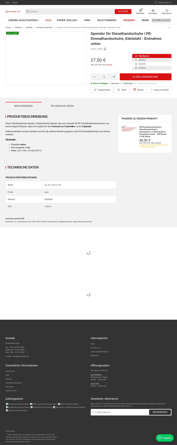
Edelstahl (49, 199)
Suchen (123, 11)
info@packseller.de (20, 356)
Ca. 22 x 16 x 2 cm (53, 185)
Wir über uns (95, 348)
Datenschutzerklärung (129, 404)
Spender (29, 27)
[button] (169, 325)
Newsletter (95, 356)
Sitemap (9, 379)
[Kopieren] (105, 49)
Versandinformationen (14, 383)
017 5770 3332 (18, 350)
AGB (7, 375)
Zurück (8, 27)
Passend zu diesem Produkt (139, 118)
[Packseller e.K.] (13, 11)
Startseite (18, 27)
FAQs (93, 344)
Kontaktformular (12, 343)
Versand (109, 65)
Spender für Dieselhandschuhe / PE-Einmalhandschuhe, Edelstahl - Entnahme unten (88, 27)
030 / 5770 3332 (17, 347)
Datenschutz (10, 371)
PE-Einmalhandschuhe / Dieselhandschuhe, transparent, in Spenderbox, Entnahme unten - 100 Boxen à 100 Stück (153, 131)
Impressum (10, 387)
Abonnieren (160, 412)
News (8, 3)
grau (47, 192)
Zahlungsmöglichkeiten (99, 352)
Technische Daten (62, 106)
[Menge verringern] (94, 76)
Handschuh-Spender (44, 27)
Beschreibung (23, 106)
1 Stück (48, 206)
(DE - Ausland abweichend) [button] (145, 83)
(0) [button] (164, 3)
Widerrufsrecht (11, 391)
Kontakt (15, 3)
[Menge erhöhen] (114, 76)
